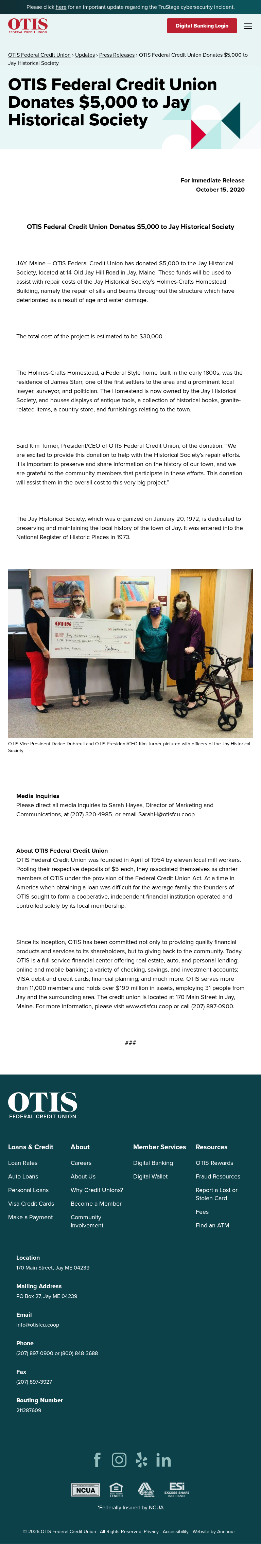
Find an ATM (212, 1225)
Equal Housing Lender (116, 1490)
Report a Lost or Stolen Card (217, 1194)
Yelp (141, 1460)
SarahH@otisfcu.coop (166, 814)
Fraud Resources (218, 1176)
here (61, 7)
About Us (83, 1176)
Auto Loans (23, 1176)
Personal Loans (28, 1190)
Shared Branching (146, 1490)
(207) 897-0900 (34, 1353)
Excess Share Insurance (177, 1490)
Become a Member (96, 1203)
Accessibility (176, 1531)
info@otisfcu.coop (37, 1325)
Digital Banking (153, 1162)
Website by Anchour (214, 1531)
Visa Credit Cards (31, 1203)
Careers (81, 1162)
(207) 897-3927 (34, 1382)
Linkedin (163, 1460)
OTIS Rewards (214, 1162)
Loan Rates (22, 1162)
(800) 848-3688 (79, 1353)
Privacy (151, 1531)
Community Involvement (87, 1221)
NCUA (85, 1490)
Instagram (119, 1460)
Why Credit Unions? (97, 1190)
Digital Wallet (150, 1176)
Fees (202, 1211)
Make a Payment (30, 1217)
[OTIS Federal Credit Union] (28, 25)
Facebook (97, 1460)
